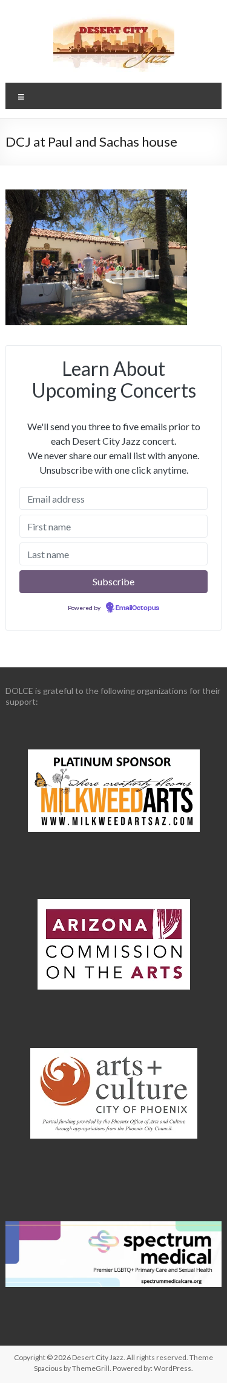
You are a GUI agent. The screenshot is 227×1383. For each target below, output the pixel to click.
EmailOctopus (137, 608)
